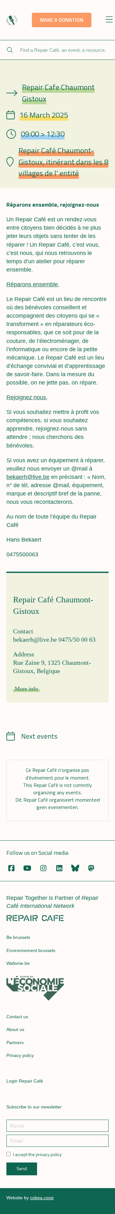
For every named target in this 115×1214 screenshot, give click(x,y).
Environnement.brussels (30, 950)
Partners (15, 1042)
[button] (109, 20)
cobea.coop (42, 1197)
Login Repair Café (24, 1080)
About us (15, 1029)
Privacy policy (20, 1055)
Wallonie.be (18, 963)
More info (26, 689)
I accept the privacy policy (37, 1154)
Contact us (17, 1016)
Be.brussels (18, 937)
